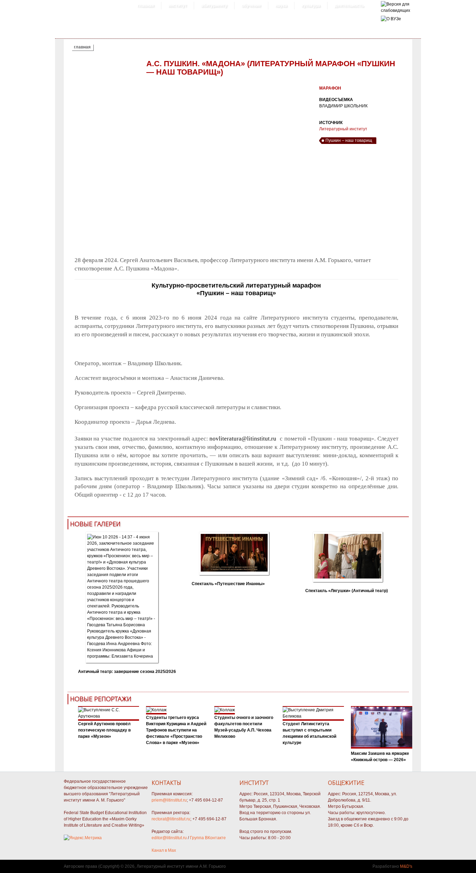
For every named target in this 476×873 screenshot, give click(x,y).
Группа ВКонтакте (208, 837)
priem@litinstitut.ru (169, 800)
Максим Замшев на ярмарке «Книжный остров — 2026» (380, 756)
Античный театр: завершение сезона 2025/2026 (127, 671)
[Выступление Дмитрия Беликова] (313, 716)
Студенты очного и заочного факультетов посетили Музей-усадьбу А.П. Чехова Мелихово (243, 727)
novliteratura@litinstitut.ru (242, 438)
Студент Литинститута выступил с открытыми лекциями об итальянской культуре (309, 733)
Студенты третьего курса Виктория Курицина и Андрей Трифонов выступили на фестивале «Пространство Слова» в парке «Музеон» (176, 730)
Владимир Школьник (343, 106)
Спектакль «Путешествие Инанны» (228, 583)
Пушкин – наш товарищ (348, 140)
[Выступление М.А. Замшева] (381, 747)
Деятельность (349, 5)
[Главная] (395, 10)
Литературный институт (343, 129)
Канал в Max (164, 850)
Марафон (330, 88)
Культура (310, 5)
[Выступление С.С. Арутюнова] (108, 716)
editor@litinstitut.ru (169, 837)
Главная (145, 5)
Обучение (251, 5)
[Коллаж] (156, 709)
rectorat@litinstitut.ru (171, 819)
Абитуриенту (214, 5)
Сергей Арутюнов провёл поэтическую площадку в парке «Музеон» (104, 730)
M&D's (406, 866)
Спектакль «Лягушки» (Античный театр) (346, 590)
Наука (281, 5)
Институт (177, 5)
